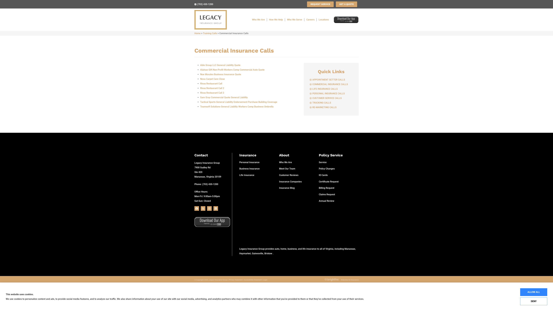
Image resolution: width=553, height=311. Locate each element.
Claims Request (327, 194)
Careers (310, 19)
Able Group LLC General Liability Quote (220, 65)
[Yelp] (203, 208)
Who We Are (258, 19)
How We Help (276, 19)
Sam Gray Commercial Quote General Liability (224, 97)
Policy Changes (327, 168)
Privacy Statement (236, 280)
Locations (324, 19)
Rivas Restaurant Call (211, 83)
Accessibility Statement (253, 280)
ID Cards (323, 175)
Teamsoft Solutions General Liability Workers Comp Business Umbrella (236, 106)
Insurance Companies (290, 181)
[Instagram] (209, 208)
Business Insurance (249, 168)
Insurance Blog (287, 188)
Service (323, 162)
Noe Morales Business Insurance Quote (220, 74)
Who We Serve (294, 19)
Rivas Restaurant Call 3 (212, 92)
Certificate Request (329, 181)
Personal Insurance (249, 162)
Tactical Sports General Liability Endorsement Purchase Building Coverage (238, 102)
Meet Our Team (287, 168)
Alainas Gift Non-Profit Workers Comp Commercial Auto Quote (232, 69)
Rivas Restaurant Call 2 (212, 88)
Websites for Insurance (350, 279)
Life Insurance (246, 175)
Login (265, 280)
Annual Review (326, 201)
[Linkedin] (215, 208)
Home (197, 33)
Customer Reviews (288, 175)
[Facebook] (196, 208)
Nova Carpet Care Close (212, 79)
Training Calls (210, 33)
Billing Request (326, 188)
